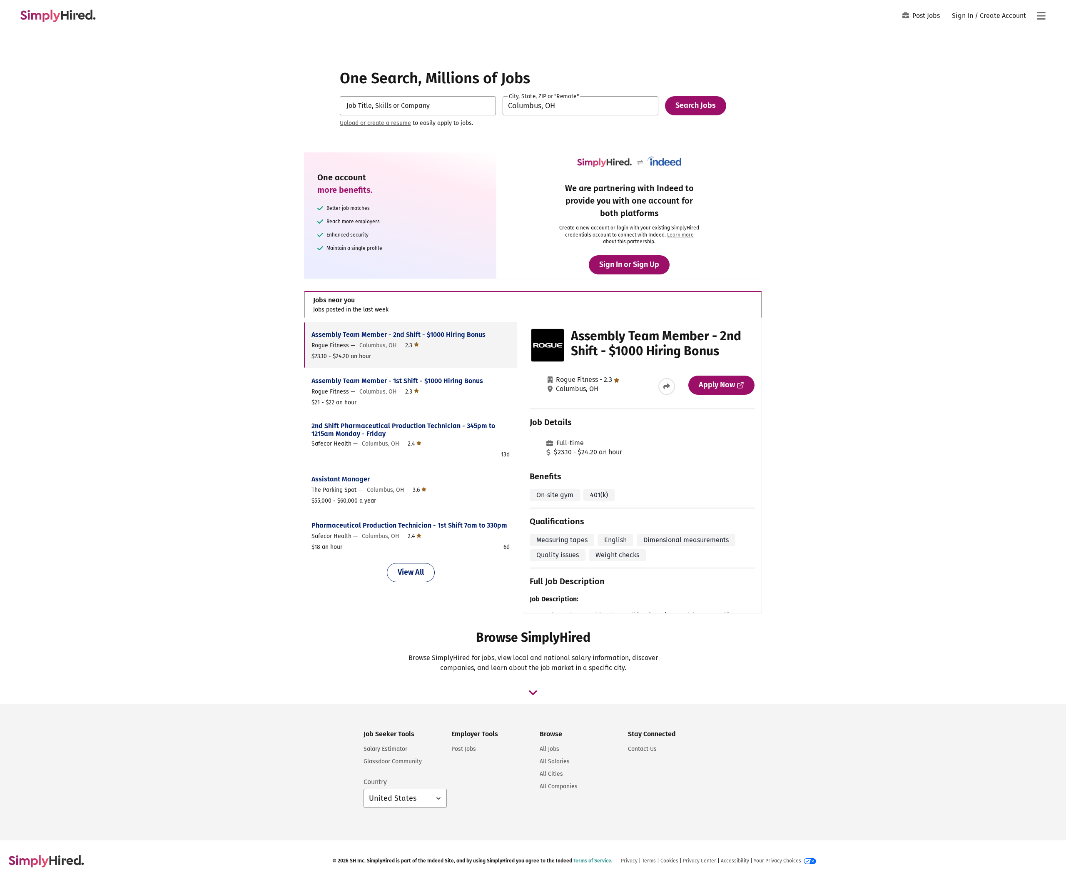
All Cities (551, 773)
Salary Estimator (385, 748)
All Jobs (549, 748)
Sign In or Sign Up (629, 264)
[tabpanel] (533, 467)
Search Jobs (695, 105)
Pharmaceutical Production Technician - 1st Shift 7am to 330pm (409, 525)
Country (375, 782)
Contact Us (642, 748)
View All (411, 572)
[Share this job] (666, 386)
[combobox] (418, 105)
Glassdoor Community (393, 761)
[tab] (533, 304)
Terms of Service (592, 861)
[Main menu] (1041, 16)
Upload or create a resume (375, 123)
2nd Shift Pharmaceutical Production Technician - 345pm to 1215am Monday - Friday (403, 430)
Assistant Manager (340, 479)
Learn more (680, 235)
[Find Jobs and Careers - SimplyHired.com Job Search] (58, 16)
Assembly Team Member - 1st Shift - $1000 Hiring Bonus (397, 381)
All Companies (559, 786)
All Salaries (555, 761)
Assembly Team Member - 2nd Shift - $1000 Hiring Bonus (398, 335)
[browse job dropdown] (533, 692)
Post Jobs (926, 16)
